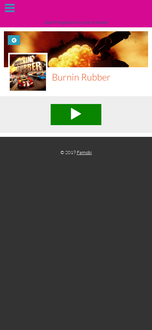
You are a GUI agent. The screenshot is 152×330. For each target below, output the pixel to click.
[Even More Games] (76, 11)
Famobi (84, 152)
